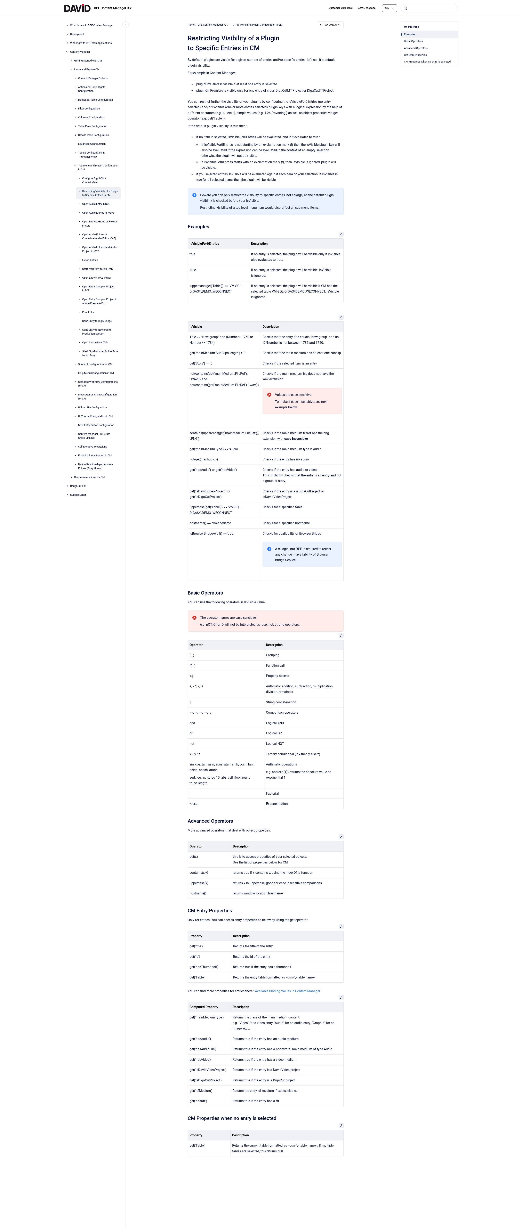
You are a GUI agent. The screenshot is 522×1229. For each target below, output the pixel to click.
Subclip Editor (78, 494)
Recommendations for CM (89, 477)
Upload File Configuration (92, 407)
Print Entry (88, 312)
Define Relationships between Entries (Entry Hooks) (95, 466)
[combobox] (429, 8)
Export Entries (90, 260)
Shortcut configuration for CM (95, 364)
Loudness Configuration (92, 143)
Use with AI (330, 24)
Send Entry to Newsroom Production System (96, 331)
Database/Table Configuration (95, 99)
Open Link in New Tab (94, 342)
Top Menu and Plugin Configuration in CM (98, 167)
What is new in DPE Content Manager (91, 25)
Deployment (77, 34)
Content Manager (80, 51)
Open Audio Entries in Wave (98, 212)
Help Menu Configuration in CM (96, 373)
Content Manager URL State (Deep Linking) (94, 436)
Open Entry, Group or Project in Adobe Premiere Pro (99, 301)
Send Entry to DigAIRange (97, 320)
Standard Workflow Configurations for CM (98, 383)
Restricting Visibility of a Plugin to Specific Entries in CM (100, 193)
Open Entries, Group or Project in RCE (99, 223)
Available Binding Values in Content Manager (287, 991)
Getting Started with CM (88, 60)
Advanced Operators (416, 48)
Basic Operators (413, 41)
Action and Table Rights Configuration (91, 89)
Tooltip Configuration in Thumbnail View (91, 154)
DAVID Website (367, 7)
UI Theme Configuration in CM (95, 416)
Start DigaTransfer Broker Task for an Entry (100, 353)
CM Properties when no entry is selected (427, 61)
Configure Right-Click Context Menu (94, 180)
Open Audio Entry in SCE (96, 203)
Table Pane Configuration (92, 126)
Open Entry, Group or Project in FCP (98, 288)
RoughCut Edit (78, 485)
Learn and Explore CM (86, 69)
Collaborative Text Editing (92, 446)
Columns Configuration (91, 117)
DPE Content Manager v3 (212, 24)
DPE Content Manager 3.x (112, 8)
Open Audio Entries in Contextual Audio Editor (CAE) (99, 236)
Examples (409, 34)
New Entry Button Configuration (96, 425)
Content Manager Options (93, 78)
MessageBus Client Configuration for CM (97, 396)
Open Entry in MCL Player (96, 277)
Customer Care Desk (341, 7)
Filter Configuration (89, 108)
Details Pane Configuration (93, 135)
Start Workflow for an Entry (97, 268)
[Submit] (405, 8)
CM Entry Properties (415, 54)
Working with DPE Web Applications (91, 42)
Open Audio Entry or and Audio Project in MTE (99, 249)
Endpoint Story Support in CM (95, 455)
